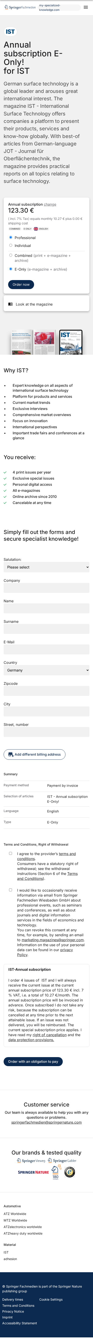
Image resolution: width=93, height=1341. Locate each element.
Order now (21, 284)
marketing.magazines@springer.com (53, 940)
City (7, 704)
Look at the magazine (34, 304)
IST (6, 1252)
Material (10, 1245)
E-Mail (9, 642)
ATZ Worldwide (15, 1214)
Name (9, 601)
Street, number (16, 724)
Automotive (12, 1206)
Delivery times (12, 1299)
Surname (11, 621)
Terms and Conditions (18, 1305)
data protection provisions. (31, 1039)
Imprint (7, 1317)
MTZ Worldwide (15, 1220)
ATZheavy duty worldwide (23, 1233)
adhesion (10, 1259)
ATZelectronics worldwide (23, 1227)
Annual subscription (32, 204)
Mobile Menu (85, 8)
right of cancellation (50, 1035)
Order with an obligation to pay (33, 1061)
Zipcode (11, 683)
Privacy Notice (13, 1311)
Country (10, 662)
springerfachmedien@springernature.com (46, 1122)
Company (12, 580)
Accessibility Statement (19, 1323)
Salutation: (12, 559)
